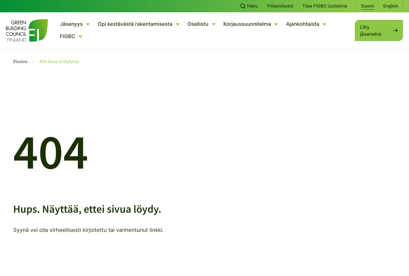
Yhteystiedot (280, 6)
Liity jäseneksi (370, 30)
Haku (252, 6)
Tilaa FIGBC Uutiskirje (324, 6)
